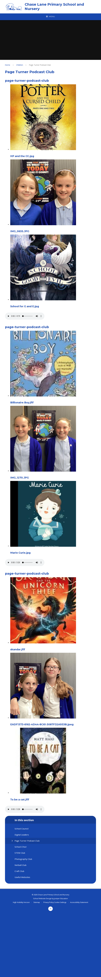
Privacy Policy (48, 902)
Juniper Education (61, 898)
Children (19, 65)
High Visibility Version (21, 902)
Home (7, 65)
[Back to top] (50, 908)
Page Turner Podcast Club (40, 65)
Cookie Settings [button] (60, 902)
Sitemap (36, 902)
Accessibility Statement (79, 902)
